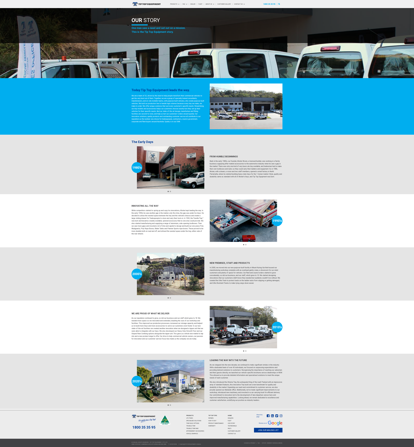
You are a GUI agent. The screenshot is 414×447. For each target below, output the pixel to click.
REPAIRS (210, 418)
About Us (208, 4)
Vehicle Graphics (192, 433)
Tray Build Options (192, 423)
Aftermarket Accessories (195, 431)
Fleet (200, 4)
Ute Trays (189, 418)
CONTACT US (232, 433)
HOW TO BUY (212, 420)
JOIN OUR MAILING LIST (268, 430)
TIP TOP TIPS (212, 415)
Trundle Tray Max (192, 428)
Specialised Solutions (193, 420)
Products (173, 4)
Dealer (192, 4)
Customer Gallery (224, 4)
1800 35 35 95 (269, 4)
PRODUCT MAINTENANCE (215, 423)
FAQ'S (229, 428)
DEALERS (230, 418)
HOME (230, 415)
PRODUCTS (189, 415)
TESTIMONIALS (232, 426)
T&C (258, 443)
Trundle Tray (190, 426)
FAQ (184, 4)
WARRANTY (211, 426)
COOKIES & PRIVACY (249, 443)
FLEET (229, 420)
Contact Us (238, 4)
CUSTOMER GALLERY (234, 431)
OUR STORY (231, 423)
